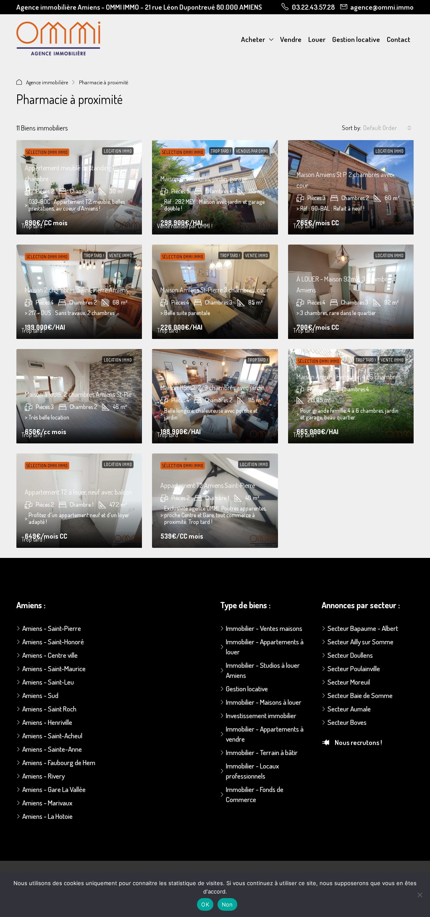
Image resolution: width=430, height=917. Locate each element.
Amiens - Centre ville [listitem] (50, 655)
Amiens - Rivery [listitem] (43, 775)
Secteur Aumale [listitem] (349, 708)
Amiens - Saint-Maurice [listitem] (54, 668)
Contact (398, 39)
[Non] (419, 895)
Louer (316, 39)
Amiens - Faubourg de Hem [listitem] (58, 762)
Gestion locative (356, 39)
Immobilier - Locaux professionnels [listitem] (252, 770)
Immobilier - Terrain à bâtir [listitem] (262, 752)
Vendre (291, 39)
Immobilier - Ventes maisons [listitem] (264, 628)
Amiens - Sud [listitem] (40, 695)
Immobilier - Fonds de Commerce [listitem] (254, 794)
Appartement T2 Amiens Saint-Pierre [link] (207, 485)
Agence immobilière (47, 82)
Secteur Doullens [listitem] (350, 655)
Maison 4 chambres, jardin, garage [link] (203, 179)
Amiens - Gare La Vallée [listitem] (54, 789)
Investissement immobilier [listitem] (261, 715)
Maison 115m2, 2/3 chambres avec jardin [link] (212, 387)
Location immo (118, 151)
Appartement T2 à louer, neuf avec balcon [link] (78, 492)
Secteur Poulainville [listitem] (354, 668)
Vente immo (120, 255)
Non (227, 904)
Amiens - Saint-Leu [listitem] (48, 681)
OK (205, 904)
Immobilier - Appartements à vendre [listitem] (265, 733)
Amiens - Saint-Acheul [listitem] (52, 735)
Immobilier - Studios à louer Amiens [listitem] (263, 670)
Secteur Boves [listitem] (347, 722)
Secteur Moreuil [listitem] (349, 681)
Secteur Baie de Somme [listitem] (360, 695)
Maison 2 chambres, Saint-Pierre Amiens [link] (76, 290)
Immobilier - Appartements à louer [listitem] (265, 646)
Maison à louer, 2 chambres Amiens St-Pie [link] (78, 394)
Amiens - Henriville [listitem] (47, 722)
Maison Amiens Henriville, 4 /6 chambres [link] (348, 377)
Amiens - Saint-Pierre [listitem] (51, 628)
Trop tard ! (221, 151)
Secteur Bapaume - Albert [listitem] (363, 628)
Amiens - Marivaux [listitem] (47, 802)
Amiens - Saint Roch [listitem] (49, 708)
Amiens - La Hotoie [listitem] (47, 816)
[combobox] (387, 128)
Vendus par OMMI (252, 151)
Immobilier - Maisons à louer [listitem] (264, 702)
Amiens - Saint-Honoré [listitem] (53, 641)
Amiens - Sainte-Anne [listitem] (52, 749)
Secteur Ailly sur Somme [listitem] (360, 641)
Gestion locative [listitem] (247, 688)
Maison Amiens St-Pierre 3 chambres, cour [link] (214, 290)
